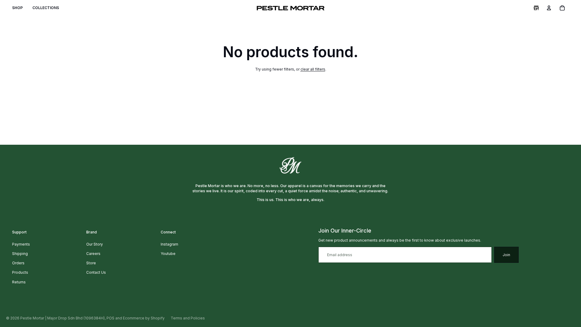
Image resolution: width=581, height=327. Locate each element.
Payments (21, 244)
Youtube (168, 253)
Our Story (94, 244)
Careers (93, 253)
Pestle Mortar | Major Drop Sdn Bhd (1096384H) (62, 318)
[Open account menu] (549, 8)
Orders (18, 263)
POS (110, 318)
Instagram (169, 244)
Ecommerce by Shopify (144, 318)
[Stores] (536, 8)
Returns (19, 282)
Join (506, 255)
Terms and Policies (188, 318)
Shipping (20, 253)
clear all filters (312, 69)
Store (91, 263)
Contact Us (96, 272)
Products (20, 272)
